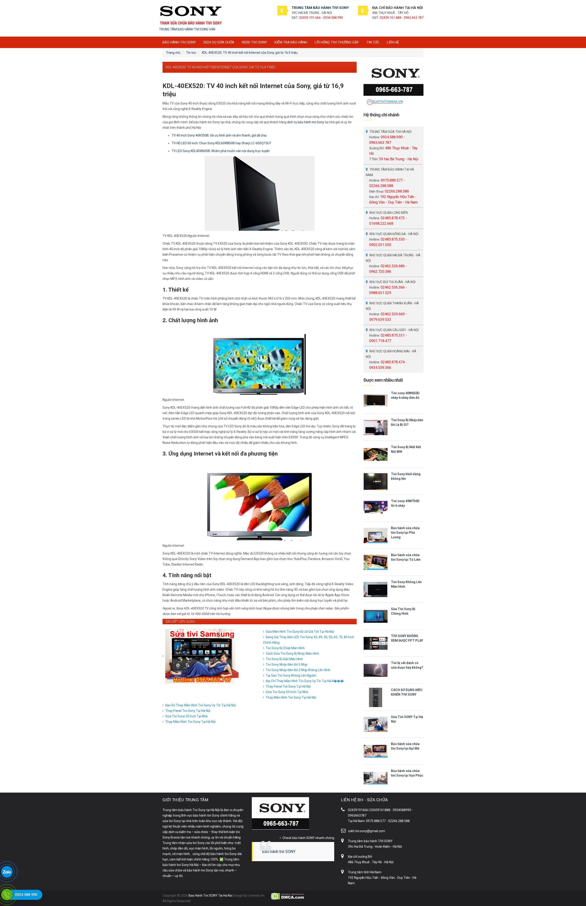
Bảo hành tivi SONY (279, 851)
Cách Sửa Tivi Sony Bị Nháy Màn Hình (292, 653)
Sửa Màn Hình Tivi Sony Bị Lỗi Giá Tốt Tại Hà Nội (300, 631)
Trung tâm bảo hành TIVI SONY (370, 841)
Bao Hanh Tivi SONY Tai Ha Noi (210, 895)
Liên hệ (393, 42)
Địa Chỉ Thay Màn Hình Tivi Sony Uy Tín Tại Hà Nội (200, 705)
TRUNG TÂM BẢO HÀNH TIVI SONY (320, 8)
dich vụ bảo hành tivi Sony (305, 122)
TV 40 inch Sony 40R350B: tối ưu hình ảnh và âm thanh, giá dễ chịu (219, 135)
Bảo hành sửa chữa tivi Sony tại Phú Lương (405, 532)
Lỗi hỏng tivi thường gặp (337, 42)
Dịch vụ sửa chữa (218, 42)
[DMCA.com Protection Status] (288, 896)
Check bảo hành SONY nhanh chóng (308, 838)
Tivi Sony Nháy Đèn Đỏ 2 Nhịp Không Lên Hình (298, 670)
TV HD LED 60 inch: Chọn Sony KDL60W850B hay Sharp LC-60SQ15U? (221, 143)
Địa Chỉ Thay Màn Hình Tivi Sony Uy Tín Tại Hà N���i (305, 681)
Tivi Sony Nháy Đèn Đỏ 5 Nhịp (286, 664)
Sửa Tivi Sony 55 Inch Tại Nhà (287, 692)
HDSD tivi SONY (254, 42)
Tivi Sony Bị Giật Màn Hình (284, 659)
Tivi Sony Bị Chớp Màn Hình (285, 648)
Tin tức (372, 42)
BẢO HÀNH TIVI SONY (179, 42)
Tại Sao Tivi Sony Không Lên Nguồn (291, 675)
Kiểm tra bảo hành (290, 42)
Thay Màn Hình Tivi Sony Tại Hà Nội (291, 697)
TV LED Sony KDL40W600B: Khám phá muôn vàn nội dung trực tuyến (221, 151)
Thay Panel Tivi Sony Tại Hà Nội (288, 686)
